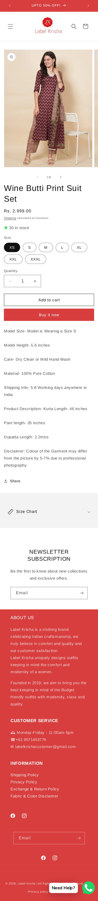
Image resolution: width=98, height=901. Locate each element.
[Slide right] (60, 177)
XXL (13, 259)
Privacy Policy (23, 782)
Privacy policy (38, 891)
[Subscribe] (81, 593)
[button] (10, 26)
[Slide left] (37, 177)
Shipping (10, 218)
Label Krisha (27, 883)
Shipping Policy (24, 775)
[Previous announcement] (9, 6)
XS (12, 247)
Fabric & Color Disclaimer (34, 796)
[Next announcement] (88, 6)
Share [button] (15, 481)
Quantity (11, 271)
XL (79, 247)
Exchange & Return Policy (34, 789)
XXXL (36, 259)
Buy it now (49, 315)
